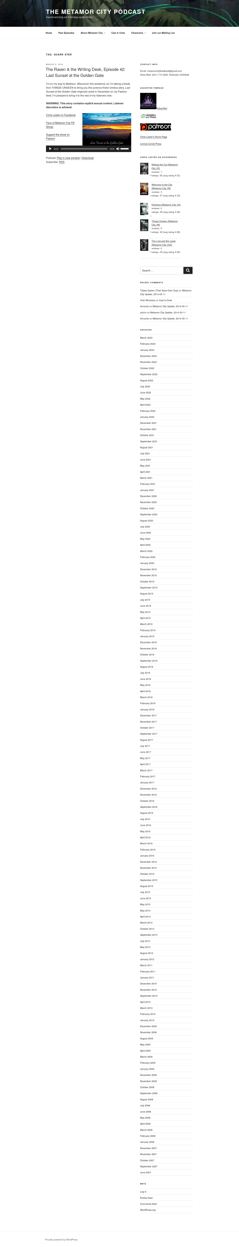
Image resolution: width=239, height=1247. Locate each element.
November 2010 (148, 989)
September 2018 (148, 660)
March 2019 (146, 624)
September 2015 (148, 880)
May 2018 (145, 685)
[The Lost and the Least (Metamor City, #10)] (146, 245)
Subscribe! (161, 108)
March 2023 (146, 337)
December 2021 (148, 423)
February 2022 (147, 410)
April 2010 (145, 1002)
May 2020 (145, 538)
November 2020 (148, 502)
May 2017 (145, 758)
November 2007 (148, 1154)
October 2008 (147, 1087)
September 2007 (148, 1166)
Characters (137, 32)
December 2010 (148, 983)
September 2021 (148, 441)
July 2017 (145, 746)
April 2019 (145, 618)
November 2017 (148, 721)
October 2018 (147, 654)
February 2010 (147, 1014)
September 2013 (148, 934)
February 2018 (147, 703)
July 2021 (145, 453)
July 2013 (145, 941)
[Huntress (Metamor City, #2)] (146, 209)
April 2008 (145, 1123)
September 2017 (148, 733)
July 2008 (145, 1105)
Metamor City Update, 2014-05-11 (170, 306)
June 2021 (145, 459)
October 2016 (147, 800)
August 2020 (146, 520)
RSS (62, 162)
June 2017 (145, 752)
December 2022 (148, 356)
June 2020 (145, 532)
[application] (88, 149)
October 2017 (147, 727)
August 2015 (146, 886)
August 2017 (146, 739)
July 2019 (145, 599)
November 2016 (148, 794)
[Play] (50, 148)
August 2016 (146, 812)
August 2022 (146, 380)
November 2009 (148, 1032)
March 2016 (146, 843)
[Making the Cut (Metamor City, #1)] (146, 169)
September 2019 (148, 587)
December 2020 (148, 496)
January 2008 (147, 1142)
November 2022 (148, 362)
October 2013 (147, 928)
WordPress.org (148, 1209)
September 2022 (148, 374)
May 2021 (145, 465)
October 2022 (147, 368)
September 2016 (148, 806)
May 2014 (145, 910)
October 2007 (147, 1160)
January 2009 (147, 1069)
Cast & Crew (118, 32)
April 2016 (145, 837)
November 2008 (148, 1081)
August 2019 (146, 593)
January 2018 (147, 709)
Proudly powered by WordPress (61, 1239)
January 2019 (147, 636)
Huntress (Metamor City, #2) (166, 204)
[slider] (125, 148)
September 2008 (148, 1093)
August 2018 (146, 666)
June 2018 (145, 679)
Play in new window (68, 158)
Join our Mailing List (163, 32)
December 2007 (148, 1148)
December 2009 (148, 1026)
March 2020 (146, 551)
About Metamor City (92, 32)
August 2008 (146, 1099)
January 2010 (147, 1020)
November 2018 (148, 648)
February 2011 (147, 971)
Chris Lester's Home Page (153, 136)
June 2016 (145, 825)
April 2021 (145, 471)
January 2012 (147, 959)
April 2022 (145, 404)
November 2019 (148, 575)
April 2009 (145, 1050)
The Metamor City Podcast (96, 11)
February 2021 (147, 483)
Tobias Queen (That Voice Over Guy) (159, 290)
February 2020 (147, 557)
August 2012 (146, 953)
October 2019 (147, 581)
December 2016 (148, 788)
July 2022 (145, 386)
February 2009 (147, 1062)
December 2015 (148, 861)
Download (88, 158)
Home (49, 32)
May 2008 (145, 1117)
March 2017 (146, 770)
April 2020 (145, 544)
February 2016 (147, 849)
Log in (143, 1191)
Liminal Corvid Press (150, 143)
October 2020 (147, 508)
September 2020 (148, 514)
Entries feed (146, 1197)
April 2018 (145, 691)
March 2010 (146, 1008)
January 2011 (147, 977)
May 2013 (145, 947)
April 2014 (145, 916)
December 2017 (148, 715)
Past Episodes (66, 32)
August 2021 (146, 447)
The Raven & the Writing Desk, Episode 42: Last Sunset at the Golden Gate (85, 72)
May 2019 (145, 612)
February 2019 (147, 630)
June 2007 (145, 1172)
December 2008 (148, 1075)
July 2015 (145, 892)
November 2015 (148, 867)
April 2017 (145, 764)
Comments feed (148, 1203)
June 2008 (145, 1111)
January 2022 (147, 416)
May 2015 (145, 904)
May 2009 (145, 1044)
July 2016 (145, 819)
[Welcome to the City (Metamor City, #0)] (146, 189)
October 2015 (147, 873)
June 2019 (145, 605)
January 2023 (147, 350)
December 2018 (148, 642)
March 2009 (146, 1056)
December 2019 (148, 569)
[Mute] (118, 148)
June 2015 (145, 898)
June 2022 (145, 392)
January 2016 (147, 855)
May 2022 (145, 398)
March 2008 (146, 1129)
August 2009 (146, 1038)
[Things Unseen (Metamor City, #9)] (146, 225)
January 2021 (147, 490)
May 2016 (145, 831)
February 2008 (147, 1135)
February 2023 (147, 343)
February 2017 (147, 776)
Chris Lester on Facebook (61, 115)
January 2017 (147, 782)
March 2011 (146, 965)
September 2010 (148, 995)
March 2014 (146, 922)
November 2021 (148, 429)
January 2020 (147, 563)
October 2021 (147, 435)
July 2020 (145, 526)
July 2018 (145, 672)
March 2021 (146, 477)
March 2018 (146, 697)
